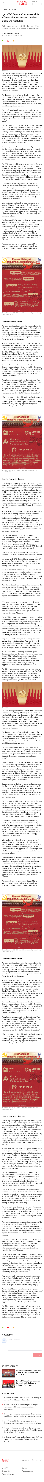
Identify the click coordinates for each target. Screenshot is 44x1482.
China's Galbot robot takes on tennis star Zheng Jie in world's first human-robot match (22, 1399)
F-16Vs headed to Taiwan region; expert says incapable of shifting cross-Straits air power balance (22, 1422)
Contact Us (6, 1471)
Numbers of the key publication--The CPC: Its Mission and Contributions (29, 1372)
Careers (24, 1468)
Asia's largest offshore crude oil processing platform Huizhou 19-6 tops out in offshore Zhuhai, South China (23, 1439)
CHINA (4, 9)
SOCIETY (12, 9)
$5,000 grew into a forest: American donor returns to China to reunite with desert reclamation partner (22, 1415)
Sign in (34, 1)
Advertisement (27, 1471)
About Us (5, 1468)
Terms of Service (8, 1474)
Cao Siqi (16, 33)
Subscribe (37, 4)
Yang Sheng (7, 33)
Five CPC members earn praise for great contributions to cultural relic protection (28, 1383)
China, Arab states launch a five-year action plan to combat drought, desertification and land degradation (22, 1407)
